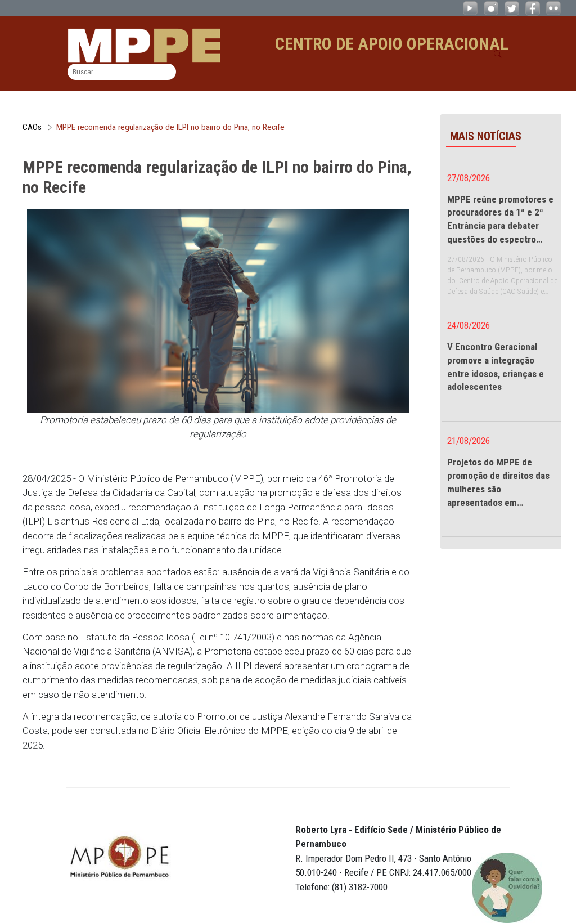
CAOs (32, 127)
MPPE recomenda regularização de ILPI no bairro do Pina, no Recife (170, 127)
